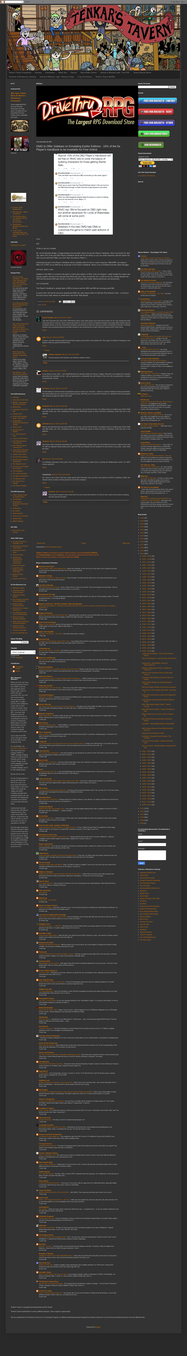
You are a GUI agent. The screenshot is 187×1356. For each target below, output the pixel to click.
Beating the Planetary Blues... (48, 725)
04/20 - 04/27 (147, 760)
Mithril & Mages (18, 521)
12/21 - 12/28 (147, 559)
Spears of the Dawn (19, 579)
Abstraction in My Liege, (46, 818)
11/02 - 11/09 (147, 580)
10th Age (16, 397)
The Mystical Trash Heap (48, 835)
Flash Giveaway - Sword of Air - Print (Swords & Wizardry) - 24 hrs (20, 354)
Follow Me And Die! (46, 686)
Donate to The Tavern (147, 176)
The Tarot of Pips (44, 972)
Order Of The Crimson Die (48, 1043)
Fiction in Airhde (44, 1110)
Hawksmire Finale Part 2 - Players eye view (52, 578)
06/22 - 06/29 (147, 636)
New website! (43, 1209)
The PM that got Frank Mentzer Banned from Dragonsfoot (20, 305)
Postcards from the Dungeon (150, 906)
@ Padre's (144, 394)
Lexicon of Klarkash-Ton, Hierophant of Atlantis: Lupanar (56, 954)
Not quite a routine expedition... (150, 426)
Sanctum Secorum (146, 922)
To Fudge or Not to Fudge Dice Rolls (152, 414)
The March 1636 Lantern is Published (50, 864)
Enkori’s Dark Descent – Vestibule (49, 650)
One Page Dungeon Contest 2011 (20, 442)
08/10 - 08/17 (147, 615)
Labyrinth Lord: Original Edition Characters (18, 570)
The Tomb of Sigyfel (19, 486)
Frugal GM (42, 741)
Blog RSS (144, 497)
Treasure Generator (19, 630)
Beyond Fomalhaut (46, 667)
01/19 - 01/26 (147, 799)
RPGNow (94, 553)
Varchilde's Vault (45, 933)
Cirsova (143, 256)
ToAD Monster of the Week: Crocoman (51, 1064)
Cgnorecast (144, 875)
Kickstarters (50, 73)
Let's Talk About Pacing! (46, 1173)
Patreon (74, 73)
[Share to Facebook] (71, 301)
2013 (142, 808)
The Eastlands (18, 471)
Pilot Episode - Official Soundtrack (20, 213)
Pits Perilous (43, 723)
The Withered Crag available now (49, 1136)
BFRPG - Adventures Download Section (20, 403)
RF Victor (45, 388)
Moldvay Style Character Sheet (18, 605)
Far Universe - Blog (148, 465)
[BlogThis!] (66, 301)
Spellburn (143, 929)
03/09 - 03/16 (147, 778)
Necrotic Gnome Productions (49, 1036)
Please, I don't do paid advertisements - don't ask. (54, 1199)
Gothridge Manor (45, 797)
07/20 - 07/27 (147, 624)
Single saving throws (45, 715)
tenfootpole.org (44, 648)
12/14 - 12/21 (147, 562)
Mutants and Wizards (45, 907)
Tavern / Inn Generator (20, 516)
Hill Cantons (43, 788)
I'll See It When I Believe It (48, 971)
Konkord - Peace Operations (48, 762)
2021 (142, 533)
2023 (142, 527)
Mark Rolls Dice (44, 1263)
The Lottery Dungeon (20, 473)
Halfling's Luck (44, 1080)
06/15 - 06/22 (147, 639)
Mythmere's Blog (147, 454)
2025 (142, 521)
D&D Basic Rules (19, 588)
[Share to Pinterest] (74, 301)
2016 (142, 547)
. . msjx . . (144, 347)
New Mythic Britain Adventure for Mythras (154, 360)
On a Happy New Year (46, 883)
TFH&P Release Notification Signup (152, 433)
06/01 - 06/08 (147, 645)
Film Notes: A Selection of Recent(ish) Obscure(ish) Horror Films (59, 781)
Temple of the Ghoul (20, 454)
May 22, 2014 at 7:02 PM (57, 371)
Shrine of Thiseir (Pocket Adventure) (19, 618)
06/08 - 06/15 (147, 642)
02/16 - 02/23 (147, 787)
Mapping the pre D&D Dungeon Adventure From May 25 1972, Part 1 (60, 874)
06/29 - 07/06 (147, 633)
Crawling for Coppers (46, 1108)
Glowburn (143, 891)
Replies (47, 350)
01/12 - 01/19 (147, 802)
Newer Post (41, 543)
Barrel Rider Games (89, 73)
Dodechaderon (18, 513)
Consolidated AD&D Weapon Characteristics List (54, 836)
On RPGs (143, 901)
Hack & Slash (44, 881)
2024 (142, 524)
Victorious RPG (44, 961)
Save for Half (144, 924)
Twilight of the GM (45, 989)
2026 (142, 518)
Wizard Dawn (17, 518)
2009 (142, 820)
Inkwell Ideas (145, 299)
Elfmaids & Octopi (45, 576)
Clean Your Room (44, 1019)
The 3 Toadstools (45, 732)
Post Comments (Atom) (54, 547)
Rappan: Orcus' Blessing (47, 624)
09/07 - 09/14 (147, 604)
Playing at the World (46, 943)
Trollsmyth (43, 952)
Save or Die (144, 927)
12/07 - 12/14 (147, 565)
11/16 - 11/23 (147, 574)
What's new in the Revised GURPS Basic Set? (53, 615)
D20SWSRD (17, 499)
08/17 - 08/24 (147, 612)
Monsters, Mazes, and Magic (151, 413)
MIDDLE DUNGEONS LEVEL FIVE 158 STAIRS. (54, 1192)
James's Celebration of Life (47, 1155)
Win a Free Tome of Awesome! (150, 467)
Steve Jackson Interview (47, 1045)
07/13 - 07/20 (147, 627)
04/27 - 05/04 (147, 757)
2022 (142, 530)
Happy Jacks (144, 893)
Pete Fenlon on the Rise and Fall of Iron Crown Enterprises (57, 706)
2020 (142, 536)
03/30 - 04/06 (147, 769)
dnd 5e (44, 304)
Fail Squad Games (45, 1144)
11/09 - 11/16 (147, 577)
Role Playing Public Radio (149, 911)
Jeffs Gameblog (44, 890)
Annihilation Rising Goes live (48, 1145)
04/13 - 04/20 (147, 763)
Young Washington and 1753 (48, 771)
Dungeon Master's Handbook (150, 880)
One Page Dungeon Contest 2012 (20, 446)
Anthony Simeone (54, 354)
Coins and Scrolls (45, 779)
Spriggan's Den (44, 924)
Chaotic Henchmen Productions (50, 1134)
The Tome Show (145, 940)
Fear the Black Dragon (147, 883)
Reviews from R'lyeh (46, 567)
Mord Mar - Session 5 (46, 1246)
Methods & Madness (46, 714)
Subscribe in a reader (18, 245)
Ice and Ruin (43, 816)
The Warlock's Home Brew (48, 1281)
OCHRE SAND (44, 1073)
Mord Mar (42, 1244)
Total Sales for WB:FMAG (47, 1227)
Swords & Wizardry (18, 748)
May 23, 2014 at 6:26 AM (58, 441)
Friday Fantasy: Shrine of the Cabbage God (52, 568)
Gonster (45, 371)
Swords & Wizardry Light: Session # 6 (51, 1293)
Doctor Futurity (47, 317)
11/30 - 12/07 (147, 568)
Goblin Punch (43, 853)
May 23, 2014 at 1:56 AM (58, 406)
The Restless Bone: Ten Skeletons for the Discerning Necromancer (20, 219)
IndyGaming (43, 1017)
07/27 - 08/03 (147, 621)
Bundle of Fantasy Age (46, 1265)
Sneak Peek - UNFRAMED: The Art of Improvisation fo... (155, 664)
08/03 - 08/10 (147, 618)
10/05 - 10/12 (147, 592)
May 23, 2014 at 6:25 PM (70, 354)
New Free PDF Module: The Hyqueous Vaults (53, 1274)
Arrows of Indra (18, 555)
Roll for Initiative (145, 917)
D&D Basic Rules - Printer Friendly (19, 591)
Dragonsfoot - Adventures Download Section (20, 423)
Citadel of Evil (17, 414)
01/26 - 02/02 (147, 796)
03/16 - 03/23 (147, 775)
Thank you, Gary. (146, 396)
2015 (142, 551)
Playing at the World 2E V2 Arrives (49, 944)
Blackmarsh (17, 407)
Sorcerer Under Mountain (150, 359)
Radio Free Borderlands (148, 909)
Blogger (97, 1327)
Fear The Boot (145, 886)
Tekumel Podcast (146, 932)
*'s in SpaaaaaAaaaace (46, 991)
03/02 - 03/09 (147, 781)
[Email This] (64, 301)
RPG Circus (144, 919)
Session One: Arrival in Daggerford (151, 282)
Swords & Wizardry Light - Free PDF (115, 73)
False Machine (44, 751)
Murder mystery (44, 734)
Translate (19, 658)
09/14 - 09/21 (147, 600)
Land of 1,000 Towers (20, 438)
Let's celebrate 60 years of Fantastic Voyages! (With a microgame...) (60, 678)
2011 (142, 814)
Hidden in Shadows (46, 872)
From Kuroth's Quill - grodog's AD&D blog (54, 825)
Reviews (38, 73)
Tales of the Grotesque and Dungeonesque (20, 451)
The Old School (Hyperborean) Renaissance (53, 790)
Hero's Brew (144, 896)
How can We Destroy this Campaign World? (52, 1237)
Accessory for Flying (45, 596)
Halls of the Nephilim (46, 632)
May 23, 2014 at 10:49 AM (61, 474)
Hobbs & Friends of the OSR (149, 898)
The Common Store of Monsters (49, 753)
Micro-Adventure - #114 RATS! (48, 799)
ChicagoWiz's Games (46, 998)
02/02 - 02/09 (147, 793)
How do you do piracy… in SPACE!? (50, 926)
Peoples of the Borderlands (18, 208)
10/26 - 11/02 (147, 583)
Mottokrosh (145, 400)
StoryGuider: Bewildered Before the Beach (20, 226)
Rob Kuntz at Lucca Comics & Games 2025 (52, 916)
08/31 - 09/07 (147, 606)
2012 (142, 811)
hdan (44, 337)
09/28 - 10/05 (147, 595)
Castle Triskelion (45, 1190)
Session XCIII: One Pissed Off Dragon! (51, 1283)
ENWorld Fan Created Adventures (20, 609)
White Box (42, 1226)
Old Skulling (43, 1090)
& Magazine (17, 508)
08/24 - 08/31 (147, 609)
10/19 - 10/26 (147, 586)
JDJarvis (45, 441)
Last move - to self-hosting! (47, 1000)
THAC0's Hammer (146, 935)
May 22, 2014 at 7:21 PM (58, 388)
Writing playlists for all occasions (49, 963)
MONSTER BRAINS (46, 1008)
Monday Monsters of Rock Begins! (151, 301)
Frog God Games (85, 77)
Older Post (126, 543)
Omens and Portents (46, 1052)
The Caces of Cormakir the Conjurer (21, 467)
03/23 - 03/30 (147, 772)
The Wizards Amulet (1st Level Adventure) (20, 613)
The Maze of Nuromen (20, 476)
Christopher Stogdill (19, 667)
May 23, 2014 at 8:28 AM (53, 459)
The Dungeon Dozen (46, 1235)
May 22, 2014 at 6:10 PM (62, 317)
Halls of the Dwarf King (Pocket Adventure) (20, 622)
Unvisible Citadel (45, 1272)
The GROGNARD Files (148, 937)
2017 (142, 545)
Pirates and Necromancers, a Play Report (52, 982)
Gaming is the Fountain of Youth (153, 733)
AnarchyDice (43, 1181)
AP (43, 459)
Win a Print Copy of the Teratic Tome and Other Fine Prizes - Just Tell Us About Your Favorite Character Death (20, 328)
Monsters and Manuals (47, 658)
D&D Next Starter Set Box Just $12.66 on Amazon (159, 687)
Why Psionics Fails (45, 659)
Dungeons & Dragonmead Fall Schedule (51, 1101)
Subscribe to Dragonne (46, 697)
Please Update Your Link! (47, 1218)
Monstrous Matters (46, 676)
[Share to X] (69, 301)
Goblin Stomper (44, 1172)
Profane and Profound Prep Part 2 (49, 1183)
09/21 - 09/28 (147, 598)
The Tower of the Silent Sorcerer (152, 424)
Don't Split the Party (46, 980)
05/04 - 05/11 (147, 754)
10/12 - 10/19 (147, 589)
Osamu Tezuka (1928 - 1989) (48, 1010)
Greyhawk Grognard (46, 695)
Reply (44, 330)
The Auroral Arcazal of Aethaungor (20, 460)
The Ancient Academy (20, 457)
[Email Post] (60, 301)
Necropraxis (43, 1026)
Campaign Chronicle (46, 1125)
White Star (63, 73)
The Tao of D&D (44, 863)
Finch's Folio (43, 1198)
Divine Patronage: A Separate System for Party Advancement (58, 855)
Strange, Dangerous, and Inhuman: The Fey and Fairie (56, 1082)
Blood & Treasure (19, 565)
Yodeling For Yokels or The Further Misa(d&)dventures (56, 1255)
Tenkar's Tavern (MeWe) (105, 77)
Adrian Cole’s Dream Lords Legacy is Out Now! (155, 258)
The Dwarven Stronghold (150, 487)
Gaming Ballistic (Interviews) (150, 888)
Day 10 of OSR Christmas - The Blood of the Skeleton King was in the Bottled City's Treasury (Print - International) (20, 281)
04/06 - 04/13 (147, 766)
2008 (142, 823)
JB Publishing (44, 1062)
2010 (142, 817)
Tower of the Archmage (47, 622)
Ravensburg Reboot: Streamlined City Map (52, 1127)
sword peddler (146, 431)
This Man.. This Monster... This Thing (50, 633)
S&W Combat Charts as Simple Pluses (20, 496)
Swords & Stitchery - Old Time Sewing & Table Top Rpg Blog (60, 604)
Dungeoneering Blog (45, 1119)
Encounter (16, 511)
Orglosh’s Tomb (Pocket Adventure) (19, 626)
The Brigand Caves (19, 464)
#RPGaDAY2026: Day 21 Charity (49, 587)
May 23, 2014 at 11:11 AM (65, 492)
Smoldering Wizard (46, 807)
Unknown (45, 406)
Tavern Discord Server (142, 73)
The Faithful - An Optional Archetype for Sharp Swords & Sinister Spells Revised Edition (66, 1092)
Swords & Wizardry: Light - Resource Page (57, 77)
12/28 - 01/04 (147, 556)
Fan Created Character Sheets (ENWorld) (21, 600)
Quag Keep (43, 898)
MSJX (41, 769)
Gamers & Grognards (46, 1099)
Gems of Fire (17, 427)
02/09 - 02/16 (147, 790)
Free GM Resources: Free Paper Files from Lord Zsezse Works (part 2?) (62, 743)
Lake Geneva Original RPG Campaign (52, 915)
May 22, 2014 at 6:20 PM (55, 337)
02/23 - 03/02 (147, 784)
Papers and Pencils (46, 844)
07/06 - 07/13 (147, 630)
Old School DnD (44, 1118)
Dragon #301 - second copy (48, 900)
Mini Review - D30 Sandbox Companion (20, 373)
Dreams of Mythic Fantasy (48, 1153)
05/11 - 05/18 (147, 751)
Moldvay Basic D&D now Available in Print (52, 808)
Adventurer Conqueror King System (20, 547)
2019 (142, 539)
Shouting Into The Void (47, 594)
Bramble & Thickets (46, 1254)
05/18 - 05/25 (147, 651)
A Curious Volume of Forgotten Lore (20, 542)
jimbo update (43, 892)
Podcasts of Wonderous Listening (22, 77)
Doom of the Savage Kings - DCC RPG (20, 417)
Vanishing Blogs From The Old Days (50, 687)
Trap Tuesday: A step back (47, 1164)
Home (84, 543)
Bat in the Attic (44, 639)
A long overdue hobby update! (48, 935)
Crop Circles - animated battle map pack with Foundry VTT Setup (20, 233)
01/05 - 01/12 (147, 805)
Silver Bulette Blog (45, 1162)
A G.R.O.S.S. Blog (45, 1291)
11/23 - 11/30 (147, 571)
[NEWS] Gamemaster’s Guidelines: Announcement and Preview (58, 669)
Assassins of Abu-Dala (20, 400)
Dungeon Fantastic (46, 613)
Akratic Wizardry (45, 704)
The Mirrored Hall (19, 479)
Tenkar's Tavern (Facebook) (20, 73)
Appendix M (43, 1071)
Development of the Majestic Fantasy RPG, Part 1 (54, 641)
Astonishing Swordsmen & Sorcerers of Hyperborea (17, 560)
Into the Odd (43, 760)
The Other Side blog (46, 585)
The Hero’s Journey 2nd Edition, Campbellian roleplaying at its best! (60, 1054)
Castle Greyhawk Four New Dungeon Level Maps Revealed (57, 827)
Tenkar (17, 671)
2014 (142, 553)
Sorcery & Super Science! (48, 905)
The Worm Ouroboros (46, 1028)
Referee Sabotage (45, 846)
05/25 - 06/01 (147, 648)
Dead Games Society (147, 878)
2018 (142, 542)
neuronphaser (44, 1207)
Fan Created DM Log (20, 633)
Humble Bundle (44, 555)
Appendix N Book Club (148, 873)
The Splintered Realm (148, 280)
